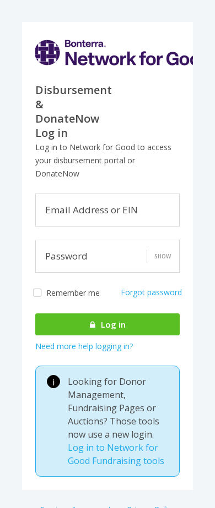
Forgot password (151, 292)
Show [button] (162, 256)
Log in (112, 324)
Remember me (73, 293)
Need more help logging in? (84, 346)
